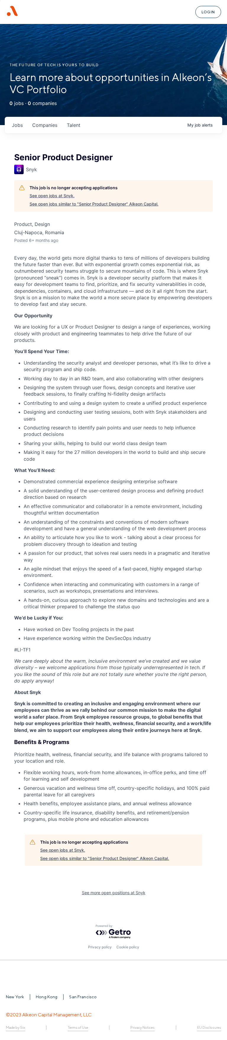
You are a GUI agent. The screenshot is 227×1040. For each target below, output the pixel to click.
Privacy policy (100, 947)
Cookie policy (127, 947)
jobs (17, 125)
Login (208, 12)
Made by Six (15, 1028)
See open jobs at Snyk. (52, 195)
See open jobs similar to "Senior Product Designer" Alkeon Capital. (94, 203)
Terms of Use (78, 1028)
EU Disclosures (209, 1028)
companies (44, 125)
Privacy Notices (142, 1028)
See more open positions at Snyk (113, 892)
